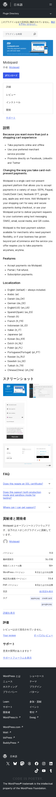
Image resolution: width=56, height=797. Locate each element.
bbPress (9, 737)
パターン (34, 691)
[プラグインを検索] (35, 34)
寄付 (33, 712)
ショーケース (37, 676)
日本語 (13, 756)
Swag (34, 717)
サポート (11, 117)
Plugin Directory (11, 13)
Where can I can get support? (19, 507)
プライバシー (10, 691)
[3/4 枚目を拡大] (22, 404)
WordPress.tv (12, 717)
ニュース (8, 681)
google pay (47, 604)
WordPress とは (11, 676)
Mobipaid (14, 67)
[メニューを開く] (51, 4)
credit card (47, 598)
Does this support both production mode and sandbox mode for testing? (22, 495)
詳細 (8, 86)
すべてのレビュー (43, 635)
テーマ (33, 681)
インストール (13, 102)
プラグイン (36, 686)
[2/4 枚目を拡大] (48, 387)
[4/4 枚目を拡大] (48, 447)
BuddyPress (11, 742)
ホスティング (10, 686)
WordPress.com (13, 727)
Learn (6, 701)
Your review (9, 635)
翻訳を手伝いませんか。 (37, 23)
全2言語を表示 (46, 591)
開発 (8, 109)
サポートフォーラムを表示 (17, 657)
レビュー (11, 94)
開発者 (6, 712)
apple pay (35, 598)
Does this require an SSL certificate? (23, 483)
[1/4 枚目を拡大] (22, 387)
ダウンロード (11, 75)
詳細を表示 (9, 612)
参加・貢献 (36, 701)
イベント (34, 706)
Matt (7, 732)
